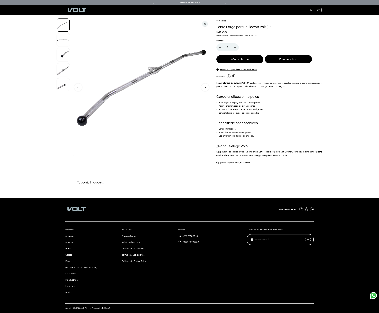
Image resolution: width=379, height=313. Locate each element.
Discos (68, 261)
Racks (68, 292)
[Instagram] (306, 209)
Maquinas (70, 286)
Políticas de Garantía (132, 242)
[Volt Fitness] (77, 10)
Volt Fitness (86, 308)
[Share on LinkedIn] (234, 76)
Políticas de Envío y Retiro (134, 261)
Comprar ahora (288, 59)
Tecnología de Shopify (101, 308)
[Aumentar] (235, 47)
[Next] (226, 3)
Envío (233, 35)
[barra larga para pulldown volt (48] (205, 24)
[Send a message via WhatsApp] (373, 295)
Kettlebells (70, 274)
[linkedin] (312, 209)
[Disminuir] (220, 47)
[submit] (308, 239)
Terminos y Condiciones (133, 255)
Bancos (69, 242)
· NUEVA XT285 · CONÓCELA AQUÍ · (82, 267)
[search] (311, 10)
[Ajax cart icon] (319, 10)
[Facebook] (229, 76)
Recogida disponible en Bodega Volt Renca (238, 69)
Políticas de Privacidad (133, 249)
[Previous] (153, 3)
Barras (68, 249)
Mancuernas (71, 280)
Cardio (68, 255)
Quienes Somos (129, 236)
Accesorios (70, 236)
